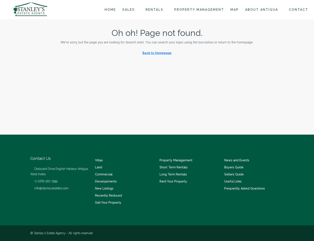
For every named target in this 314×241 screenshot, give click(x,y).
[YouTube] (280, 233)
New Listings (104, 188)
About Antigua (261, 9)
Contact (298, 9)
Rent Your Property (173, 181)
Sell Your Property (108, 202)
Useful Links (233, 181)
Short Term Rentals (174, 167)
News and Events (236, 160)
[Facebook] (265, 233)
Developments (106, 181)
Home (110, 9)
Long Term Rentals (173, 174)
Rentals (154, 9)
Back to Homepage (157, 53)
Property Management (199, 9)
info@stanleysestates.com (51, 188)
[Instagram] (272, 233)
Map (234, 9)
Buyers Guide (234, 167)
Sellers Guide (234, 174)
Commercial (104, 174)
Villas (99, 160)
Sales (128, 9)
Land (98, 167)
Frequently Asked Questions (244, 188)
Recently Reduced (108, 195)
